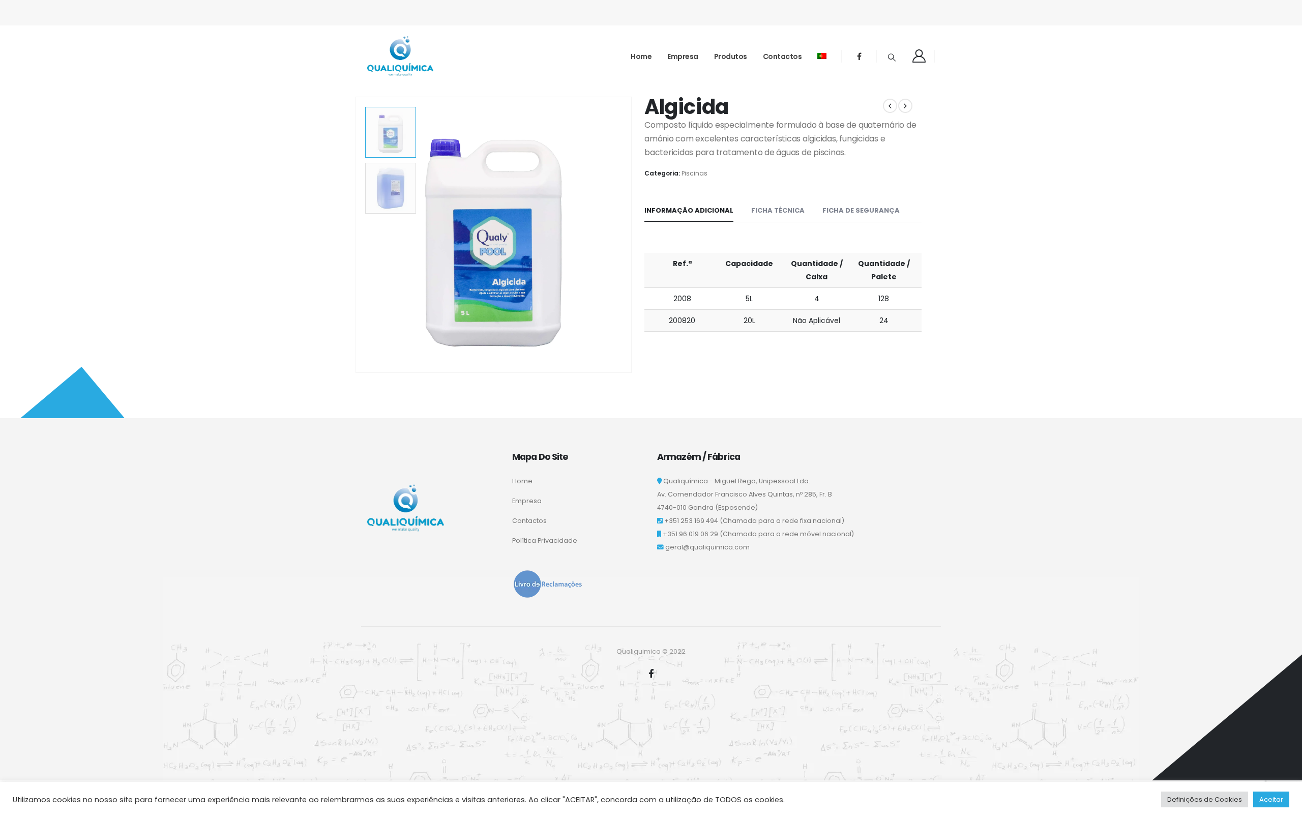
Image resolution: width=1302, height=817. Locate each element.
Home (641, 56)
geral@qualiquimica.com (707, 547)
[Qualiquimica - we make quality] (400, 56)
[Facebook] (859, 56)
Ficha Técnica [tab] (778, 210)
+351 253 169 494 (691, 520)
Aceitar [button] (1271, 799)
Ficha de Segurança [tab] (861, 210)
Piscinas (694, 173)
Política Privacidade (544, 540)
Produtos (730, 56)
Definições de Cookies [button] (1204, 799)
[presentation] (357, 235)
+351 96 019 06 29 (690, 534)
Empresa (682, 56)
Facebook (651, 673)
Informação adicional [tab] (688, 210)
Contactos (782, 56)
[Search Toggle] (891, 57)
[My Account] (919, 56)
